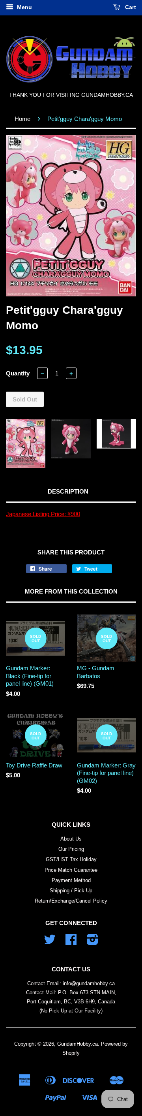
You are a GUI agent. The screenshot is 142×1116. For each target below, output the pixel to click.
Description (68, 491)
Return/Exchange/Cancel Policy (71, 901)
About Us (71, 839)
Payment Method (71, 880)
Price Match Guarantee (71, 870)
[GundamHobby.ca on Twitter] (50, 942)
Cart (129, 7)
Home (22, 118)
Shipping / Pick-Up (71, 891)
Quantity (18, 373)
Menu (23, 7)
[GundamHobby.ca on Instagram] (92, 942)
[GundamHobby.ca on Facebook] (71, 942)
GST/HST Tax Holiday (71, 859)
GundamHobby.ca (77, 1044)
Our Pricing (71, 849)
